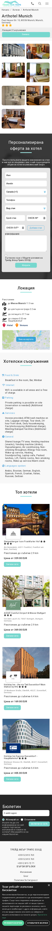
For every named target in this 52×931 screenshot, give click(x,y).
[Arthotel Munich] (13, 51)
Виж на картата (26, 339)
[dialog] (26, 906)
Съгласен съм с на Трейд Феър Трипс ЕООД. (24, 259)
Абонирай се (12, 819)
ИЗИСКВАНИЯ (12, 234)
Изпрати (26, 265)
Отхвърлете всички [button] (37, 923)
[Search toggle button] (39, 3)
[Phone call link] (32, 3)
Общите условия (31, 258)
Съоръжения (19, 30)
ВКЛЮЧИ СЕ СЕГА (39, 824)
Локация (6, 30)
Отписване (30, 819)
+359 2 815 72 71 (26, 863)
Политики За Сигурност (26, 880)
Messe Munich (18, 303)
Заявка (25, 34)
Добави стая (36, 228)
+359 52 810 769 (26, 855)
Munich (39, 20)
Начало (5, 10)
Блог (26, 876)
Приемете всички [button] (13, 923)
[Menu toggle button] (47, 3)
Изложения (26, 872)
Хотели (16, 10)
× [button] (49, 885)
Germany (6, 22)
